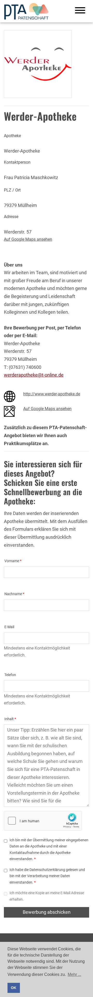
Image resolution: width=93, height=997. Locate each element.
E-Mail (9, 627)
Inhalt (9, 719)
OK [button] (13, 988)
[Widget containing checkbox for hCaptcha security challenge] (43, 820)
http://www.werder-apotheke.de (51, 394)
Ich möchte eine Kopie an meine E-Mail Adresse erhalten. (47, 896)
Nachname (13, 594)
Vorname (11, 561)
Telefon (10, 675)
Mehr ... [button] (74, 974)
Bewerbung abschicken (47, 912)
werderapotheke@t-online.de (34, 375)
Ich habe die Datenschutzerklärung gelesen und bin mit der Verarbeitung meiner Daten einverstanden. (47, 876)
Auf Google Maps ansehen (28, 239)
